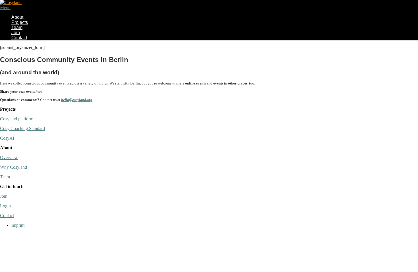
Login (5, 205)
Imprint (17, 225)
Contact (19, 37)
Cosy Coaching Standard (22, 128)
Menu (5, 7)
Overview (9, 157)
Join (15, 32)
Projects (19, 22)
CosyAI (7, 138)
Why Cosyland (13, 167)
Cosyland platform (16, 118)
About (17, 17)
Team (16, 27)
